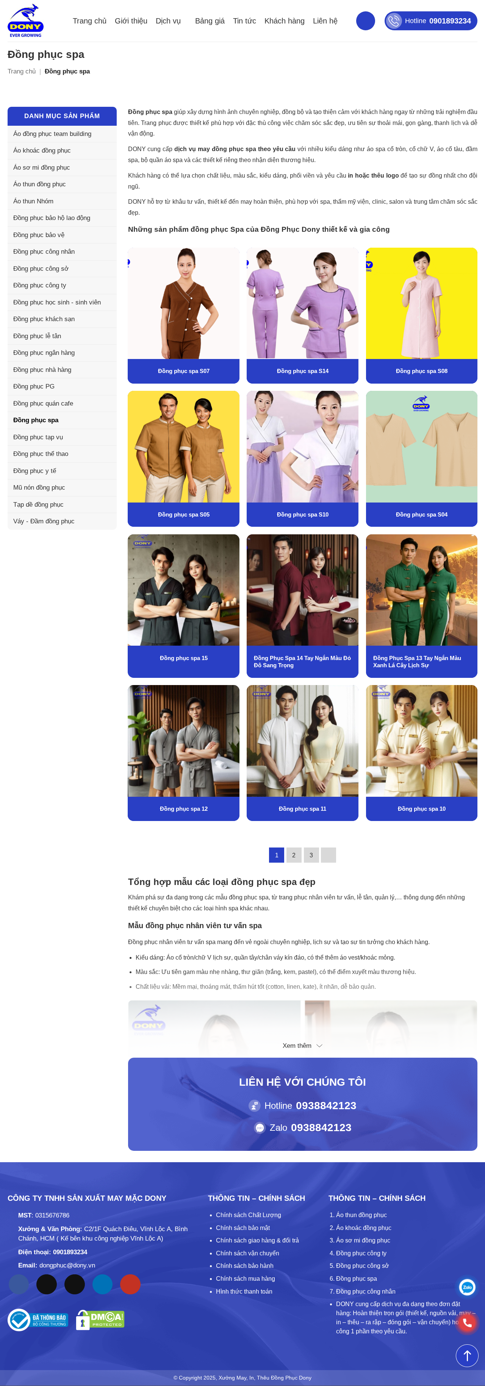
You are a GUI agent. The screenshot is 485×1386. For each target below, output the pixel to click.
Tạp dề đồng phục (38, 504)
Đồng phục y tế (34, 470)
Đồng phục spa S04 (421, 514)
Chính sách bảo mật (243, 1228)
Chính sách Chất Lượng (248, 1215)
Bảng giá (210, 21)
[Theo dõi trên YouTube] (130, 1284)
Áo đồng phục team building (52, 133)
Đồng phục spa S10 (303, 514)
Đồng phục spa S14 (303, 371)
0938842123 (326, 1105)
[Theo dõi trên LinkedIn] (102, 1284)
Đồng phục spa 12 (184, 808)
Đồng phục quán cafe (43, 403)
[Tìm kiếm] (365, 20)
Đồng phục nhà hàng (42, 369)
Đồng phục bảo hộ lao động (51, 218)
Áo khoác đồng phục (42, 150)
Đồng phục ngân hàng (44, 352)
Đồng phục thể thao (40, 453)
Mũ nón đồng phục (39, 487)
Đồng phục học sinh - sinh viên (57, 302)
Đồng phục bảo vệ (38, 235)
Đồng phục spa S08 (421, 371)
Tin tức (244, 21)
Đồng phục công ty (39, 285)
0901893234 (70, 1252)
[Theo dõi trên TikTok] (46, 1284)
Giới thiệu (131, 21)
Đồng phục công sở (41, 268)
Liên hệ (325, 21)
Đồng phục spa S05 (184, 514)
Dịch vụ (168, 21)
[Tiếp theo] (328, 855)
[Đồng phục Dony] (26, 21)
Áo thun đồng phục (39, 184)
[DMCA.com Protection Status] (100, 1320)
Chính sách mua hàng (245, 1278)
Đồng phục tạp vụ (38, 437)
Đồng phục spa (35, 420)
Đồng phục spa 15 (184, 658)
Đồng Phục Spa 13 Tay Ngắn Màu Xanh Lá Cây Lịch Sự (417, 662)
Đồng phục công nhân (44, 251)
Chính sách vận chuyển (247, 1253)
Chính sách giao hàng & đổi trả (257, 1240)
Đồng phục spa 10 (422, 808)
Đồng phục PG (34, 386)
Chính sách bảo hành (245, 1266)
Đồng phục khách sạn (44, 319)
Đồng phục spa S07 (184, 371)
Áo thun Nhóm (33, 201)
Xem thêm (297, 1045)
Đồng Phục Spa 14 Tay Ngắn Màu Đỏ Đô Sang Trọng (302, 662)
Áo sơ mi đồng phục (41, 167)
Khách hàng (284, 21)
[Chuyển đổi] (106, 184)
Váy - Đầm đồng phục (44, 521)
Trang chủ (89, 21)
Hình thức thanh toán (244, 1291)
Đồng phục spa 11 (302, 808)
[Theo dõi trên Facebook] (19, 1284)
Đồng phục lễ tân (37, 336)
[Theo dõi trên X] (74, 1284)
